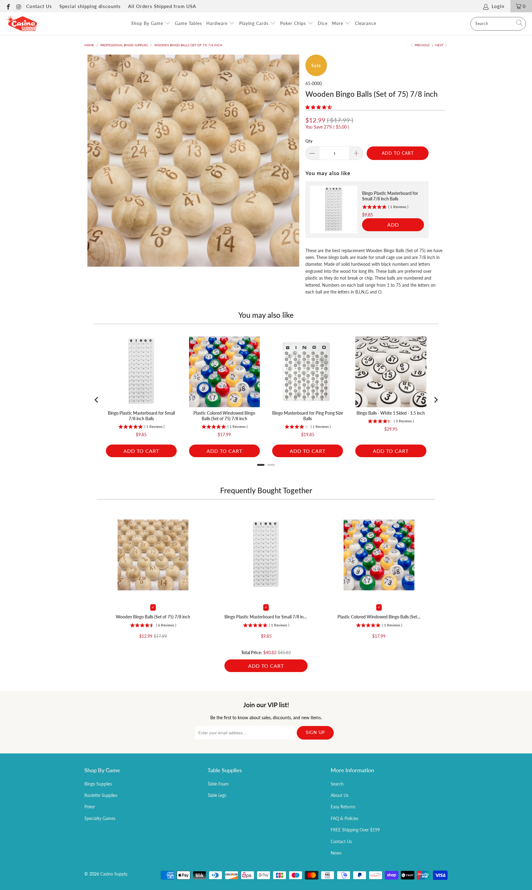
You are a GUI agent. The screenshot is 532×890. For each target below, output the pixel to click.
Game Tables (188, 23)
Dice (323, 23)
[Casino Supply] (21, 23)
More (338, 23)
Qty (308, 140)
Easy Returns (343, 806)
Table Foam (218, 783)
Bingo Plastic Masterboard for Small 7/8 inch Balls (266, 616)
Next (439, 45)
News (336, 852)
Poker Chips (294, 23)
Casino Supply (113, 873)
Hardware (217, 23)
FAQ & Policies (344, 818)
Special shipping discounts (90, 6)
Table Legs (217, 795)
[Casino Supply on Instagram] (18, 6)
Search (337, 783)
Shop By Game (148, 23)
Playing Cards (254, 23)
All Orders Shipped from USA (162, 6)
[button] (318, 107)
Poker (89, 806)
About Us (340, 795)
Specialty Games (99, 818)
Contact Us (39, 6)
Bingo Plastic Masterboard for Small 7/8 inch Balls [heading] (390, 196)
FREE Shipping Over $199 (355, 829)
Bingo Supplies (98, 783)
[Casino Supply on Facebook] (8, 6)
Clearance (365, 23)
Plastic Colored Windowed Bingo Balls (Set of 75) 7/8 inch (379, 616)
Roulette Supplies (100, 795)
